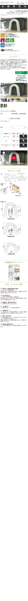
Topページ (3, 7)
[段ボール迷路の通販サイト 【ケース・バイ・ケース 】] (7, 3)
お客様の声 (19, 7)
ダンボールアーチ (4, 15)
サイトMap (25, 7)
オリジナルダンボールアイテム (10, 14)
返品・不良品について (5, 121)
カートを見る (22, 3)
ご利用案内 (8, 7)
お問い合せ (14, 7)
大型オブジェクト (20, 14)
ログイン (18, 3)
